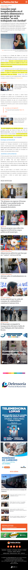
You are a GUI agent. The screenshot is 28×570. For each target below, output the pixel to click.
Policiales (10, 551)
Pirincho (18, 551)
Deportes (20, 550)
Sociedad (24, 550)
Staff (19, 553)
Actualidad (14, 550)
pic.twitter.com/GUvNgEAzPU (11, 108)
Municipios (4, 550)
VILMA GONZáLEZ (13, 50)
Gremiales (9, 550)
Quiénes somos (6, 553)
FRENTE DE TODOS (7, 50)
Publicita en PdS (13, 553)
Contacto (23, 553)
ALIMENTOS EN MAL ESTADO (22, 51)
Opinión (14, 551)
